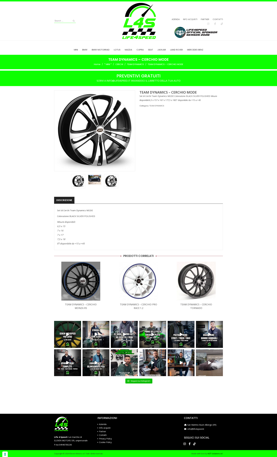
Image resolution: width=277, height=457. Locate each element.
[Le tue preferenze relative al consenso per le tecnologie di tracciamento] (5, 454)
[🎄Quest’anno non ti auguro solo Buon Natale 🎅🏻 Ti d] (181, 362)
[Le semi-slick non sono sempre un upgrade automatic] (96, 334)
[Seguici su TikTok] (222, 24)
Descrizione (64, 200)
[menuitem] (76, 49)
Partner (205, 19)
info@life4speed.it (196, 429)
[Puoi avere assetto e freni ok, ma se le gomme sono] (124, 334)
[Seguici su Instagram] (208, 24)
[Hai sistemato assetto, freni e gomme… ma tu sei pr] (152, 334)
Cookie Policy (105, 442)
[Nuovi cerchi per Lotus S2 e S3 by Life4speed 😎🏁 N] (67, 334)
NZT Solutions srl (215, 453)
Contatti (218, 19)
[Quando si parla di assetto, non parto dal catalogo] (124, 362)
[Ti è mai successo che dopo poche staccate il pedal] (209, 334)
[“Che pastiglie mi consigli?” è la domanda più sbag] (181, 334)
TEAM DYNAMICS (135, 64)
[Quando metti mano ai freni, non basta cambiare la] (67, 362)
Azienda (176, 19)
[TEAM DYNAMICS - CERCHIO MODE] (78, 181)
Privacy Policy (105, 438)
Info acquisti (190, 19)
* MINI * (108, 64)
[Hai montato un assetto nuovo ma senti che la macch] (96, 362)
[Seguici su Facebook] (215, 24)
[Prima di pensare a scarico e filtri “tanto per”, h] (152, 362)
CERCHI (119, 64)
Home (97, 64)
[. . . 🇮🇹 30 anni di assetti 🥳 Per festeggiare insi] (209, 362)
